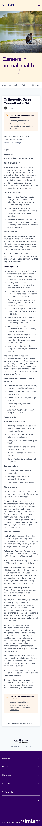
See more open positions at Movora (21, 723)
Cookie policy (26, 746)
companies (14, 85)
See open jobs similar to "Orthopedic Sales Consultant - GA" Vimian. (22, 126)
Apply (6, 149)
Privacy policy (15, 746)
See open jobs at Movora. (20, 121)
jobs (4, 85)
